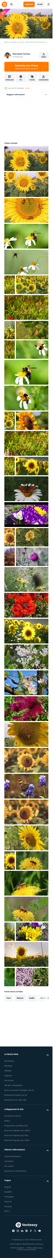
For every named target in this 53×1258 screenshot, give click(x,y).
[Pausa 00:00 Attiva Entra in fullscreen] (26, 23)
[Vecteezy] (4, 4)
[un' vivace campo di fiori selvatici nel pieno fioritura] (26, 325)
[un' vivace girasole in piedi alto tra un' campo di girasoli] (26, 947)
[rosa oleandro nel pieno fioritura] (9, 672)
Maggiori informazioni (16, 93)
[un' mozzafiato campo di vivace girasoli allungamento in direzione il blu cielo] (26, 766)
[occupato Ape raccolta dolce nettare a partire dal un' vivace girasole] (26, 209)
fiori (9, 1191)
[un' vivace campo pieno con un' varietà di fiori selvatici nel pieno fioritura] (9, 283)
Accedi (40, 4)
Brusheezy (9, 1254)
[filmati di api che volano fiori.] (26, 792)
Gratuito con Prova (26, 67)
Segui (43, 57)
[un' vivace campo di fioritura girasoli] (20, 303)
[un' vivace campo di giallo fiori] (9, 348)
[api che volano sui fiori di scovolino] (26, 844)
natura (20, 1191)
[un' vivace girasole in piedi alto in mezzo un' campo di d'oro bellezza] (9, 996)
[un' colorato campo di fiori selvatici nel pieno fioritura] (26, 520)
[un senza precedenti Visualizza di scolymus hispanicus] (9, 1086)
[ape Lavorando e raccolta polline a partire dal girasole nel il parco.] (20, 497)
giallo (32, 1191)
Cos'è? (27, 88)
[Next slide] (42, 1192)
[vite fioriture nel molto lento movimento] (9, 1151)
